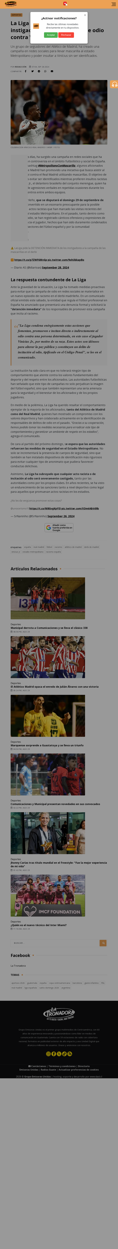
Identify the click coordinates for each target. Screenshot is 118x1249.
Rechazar (66, 35)
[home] (10, 4)
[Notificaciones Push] (65, 4)
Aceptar (51, 35)
